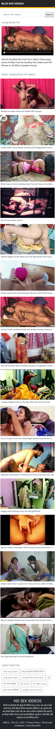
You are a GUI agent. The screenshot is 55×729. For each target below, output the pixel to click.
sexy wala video (10, 677)
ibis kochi (24, 683)
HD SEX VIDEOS (27, 700)
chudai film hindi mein (32, 677)
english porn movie (32, 689)
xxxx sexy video (10, 671)
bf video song (39, 683)
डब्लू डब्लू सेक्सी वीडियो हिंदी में (33, 671)
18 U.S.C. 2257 (17, 722)
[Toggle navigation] (49, 3)
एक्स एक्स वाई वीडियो (11, 689)
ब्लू (48, 677)
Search (49, 14)
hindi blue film (33, 725)
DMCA (6, 722)
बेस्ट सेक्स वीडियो (9, 683)
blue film (36, 705)
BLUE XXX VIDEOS (13, 3)
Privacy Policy (33, 722)
